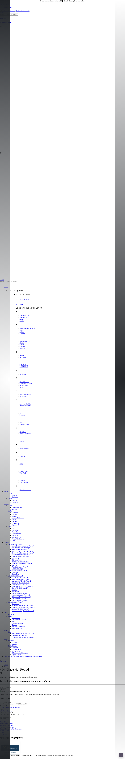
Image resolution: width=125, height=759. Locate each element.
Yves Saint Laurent (25, 490)
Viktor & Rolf (24, 482)
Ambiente (11, 640)
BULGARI (19, 305)
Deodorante (15, 604)
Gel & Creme (16, 618)
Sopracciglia (15, 525)
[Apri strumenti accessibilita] (121, 755)
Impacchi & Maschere (18, 626)
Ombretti (14, 521)
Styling (10, 616)
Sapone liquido (16, 654)
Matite (14, 519)
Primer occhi (16, 523)
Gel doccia (15, 647)
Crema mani (15, 572)
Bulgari (22, 332)
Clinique (22, 346)
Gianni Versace (24, 382)
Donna (10, 493)
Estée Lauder (24, 367)
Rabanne (22, 456)
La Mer (22, 413)
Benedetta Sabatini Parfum (28, 328)
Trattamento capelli (17, 623)
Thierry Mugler (24, 471)
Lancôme (22, 415)
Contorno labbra (17, 507)
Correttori (15, 530)
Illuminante (15, 591)
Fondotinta (15, 535)
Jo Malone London (25, 406)
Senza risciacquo (17, 628)
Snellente (14, 565)
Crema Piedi (15, 574)
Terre (13, 541)
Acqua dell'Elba (24, 315)
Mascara (14, 516)
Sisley (21, 464)
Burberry (22, 333)
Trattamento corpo (17, 569)
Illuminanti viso (16, 537)
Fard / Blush (15, 532)
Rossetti (14, 509)
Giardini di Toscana (26, 383)
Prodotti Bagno (12, 646)
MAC (21, 422)
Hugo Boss (23, 396)
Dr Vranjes (23, 357)
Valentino (22, 480)
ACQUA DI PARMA (22, 299)
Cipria (14, 528)
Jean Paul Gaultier (25, 404)
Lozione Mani (16, 651)
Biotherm (22, 330)
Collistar (22, 348)
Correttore (15, 512)
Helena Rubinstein (25, 394)
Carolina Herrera (25, 341)
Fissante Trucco (16, 534)
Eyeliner (14, 514)
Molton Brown (24, 424)
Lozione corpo (16, 649)
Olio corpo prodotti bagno (20, 653)
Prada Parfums (24, 448)
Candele (14, 642)
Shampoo (11, 614)
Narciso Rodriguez (25, 433)
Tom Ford (23, 473)
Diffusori (14, 644)
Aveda (22, 321)
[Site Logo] (14, 11)
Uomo (10, 498)
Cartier (22, 343)
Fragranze (15, 497)
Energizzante (16, 558)
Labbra (10, 505)
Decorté (22, 355)
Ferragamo (23, 374)
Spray (13, 621)
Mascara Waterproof (18, 518)
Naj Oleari (23, 432)
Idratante (14, 590)
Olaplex (22, 441)
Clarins (22, 344)
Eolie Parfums (24, 365)
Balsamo (14, 625)
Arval (21, 319)
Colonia (14, 495)
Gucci (21, 387)
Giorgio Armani (24, 385)
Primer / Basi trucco (18, 539)
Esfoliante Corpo (17, 560)
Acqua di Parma (24, 317)
